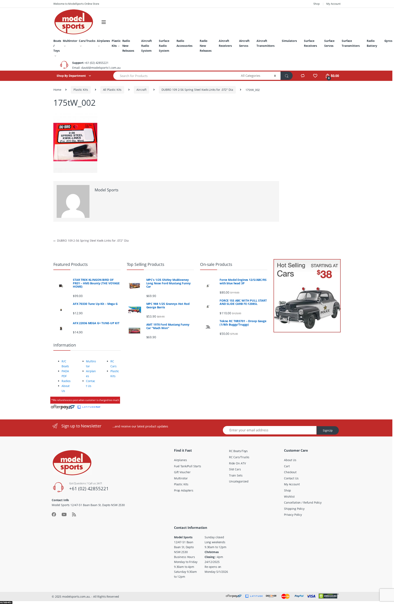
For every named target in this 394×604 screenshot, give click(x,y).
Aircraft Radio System (146, 46)
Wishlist (289, 496)
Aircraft (141, 90)
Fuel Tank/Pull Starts (187, 466)
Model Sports (106, 190)
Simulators (289, 41)
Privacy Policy (293, 515)
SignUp (328, 430)
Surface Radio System (164, 46)
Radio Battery (372, 43)
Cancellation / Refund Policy (303, 502)
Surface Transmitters (351, 43)
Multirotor (70, 41)
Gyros (388, 41)
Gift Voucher (182, 472)
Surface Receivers (310, 43)
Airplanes (103, 41)
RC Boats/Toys (238, 451)
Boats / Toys (57, 46)
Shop (316, 4)
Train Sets (236, 475)
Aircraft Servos (244, 43)
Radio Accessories (184, 43)
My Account (333, 4)
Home (57, 90)
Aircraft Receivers (225, 43)
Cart (287, 466)
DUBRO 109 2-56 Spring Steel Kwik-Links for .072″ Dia (197, 90)
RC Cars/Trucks (239, 457)
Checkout (290, 472)
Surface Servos (329, 43)
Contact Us (291, 478)
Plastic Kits (116, 43)
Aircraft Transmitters (265, 43)
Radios (66, 381)
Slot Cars (235, 469)
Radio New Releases (128, 46)
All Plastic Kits (112, 90)
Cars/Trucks (87, 41)
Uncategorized (239, 481)
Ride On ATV (237, 463)
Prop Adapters (183, 490)
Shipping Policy (294, 509)
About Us (290, 460)
